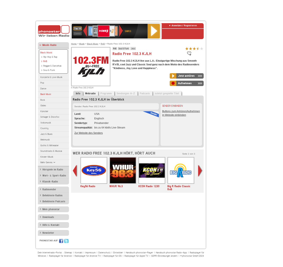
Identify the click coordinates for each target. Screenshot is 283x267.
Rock (42, 100)
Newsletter (48, 232)
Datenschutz (104, 252)
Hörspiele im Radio (52, 169)
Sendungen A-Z (126, 93)
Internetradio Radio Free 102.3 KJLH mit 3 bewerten (194, 48)
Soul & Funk (49, 70)
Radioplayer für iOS (113, 256)
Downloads (48, 217)
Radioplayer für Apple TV (136, 256)
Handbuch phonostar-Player (139, 252)
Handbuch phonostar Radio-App (171, 252)
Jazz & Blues (46, 134)
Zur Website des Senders (88, 133)
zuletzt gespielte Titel (167, 93)
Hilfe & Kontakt (50, 225)
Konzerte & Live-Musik (51, 77)
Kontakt (78, 252)
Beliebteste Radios (52, 195)
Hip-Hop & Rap (50, 57)
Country (44, 128)
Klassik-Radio (50, 181)
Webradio (90, 93)
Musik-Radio (49, 45)
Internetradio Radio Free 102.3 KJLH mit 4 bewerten (198, 48)
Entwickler (118, 252)
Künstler (44, 111)
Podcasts (145, 93)
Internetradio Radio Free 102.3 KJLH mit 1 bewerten (187, 48)
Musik (82, 44)
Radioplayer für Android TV (88, 256)
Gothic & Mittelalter (49, 145)
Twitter (66, 241)
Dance (43, 88)
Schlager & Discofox (49, 117)
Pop (42, 82)
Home (74, 44)
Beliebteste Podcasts (53, 201)
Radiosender (49, 189)
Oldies (43, 105)
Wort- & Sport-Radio (54, 175)
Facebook (61, 241)
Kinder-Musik (46, 157)
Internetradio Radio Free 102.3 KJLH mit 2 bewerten (190, 48)
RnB (45, 61)
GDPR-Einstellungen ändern (164, 256)
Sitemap (68, 252)
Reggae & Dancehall (52, 66)
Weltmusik (45, 139)
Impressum (90, 252)
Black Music (46, 52)
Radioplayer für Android (60, 256)
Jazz (133, 48)
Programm (106, 93)
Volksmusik (45, 122)
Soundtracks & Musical (51, 151)
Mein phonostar (51, 209)
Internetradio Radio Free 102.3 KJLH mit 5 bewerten (202, 48)
